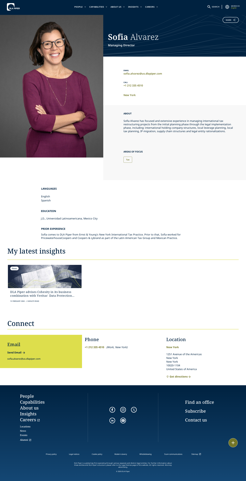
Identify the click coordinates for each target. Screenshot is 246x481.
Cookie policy (97, 454)
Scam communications (173, 454)
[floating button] (233, 442)
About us (116, 6)
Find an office (199, 402)
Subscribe (195, 411)
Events (23, 435)
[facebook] (112, 410)
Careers (150, 6)
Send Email (14, 352)
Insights (133, 6)
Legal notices (74, 454)
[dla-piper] (14, 6)
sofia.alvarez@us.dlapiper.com (143, 73)
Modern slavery (120, 454)
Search (216, 6)
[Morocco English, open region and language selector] (227, 7)
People (78, 6)
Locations (25, 426)
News (23, 430)
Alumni (24, 439)
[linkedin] (112, 420)
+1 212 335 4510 (133, 85)
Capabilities (96, 6)
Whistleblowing (145, 454)
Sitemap (194, 454)
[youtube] (123, 420)
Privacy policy (51, 454)
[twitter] (134, 410)
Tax (128, 159)
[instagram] (123, 410)
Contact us (196, 420)
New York (130, 95)
